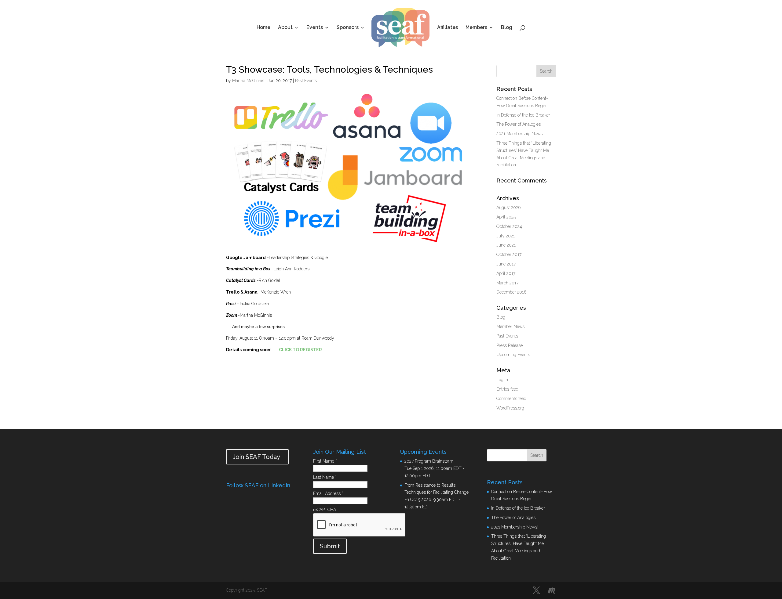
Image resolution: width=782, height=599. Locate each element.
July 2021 (505, 235)
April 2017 (505, 273)
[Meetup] (552, 590)
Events (314, 27)
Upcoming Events (513, 354)
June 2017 (506, 264)
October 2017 (508, 254)
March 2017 (507, 282)
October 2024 (509, 226)
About (285, 27)
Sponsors (348, 27)
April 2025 (506, 217)
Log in (502, 379)
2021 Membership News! (519, 133)
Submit (330, 546)
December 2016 (511, 292)
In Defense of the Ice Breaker (523, 115)
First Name (325, 461)
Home (263, 27)
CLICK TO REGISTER (300, 349)
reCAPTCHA (324, 509)
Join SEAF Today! (257, 456)
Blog (506, 27)
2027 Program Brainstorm (428, 461)
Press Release (509, 345)
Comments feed (511, 398)
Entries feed (507, 389)
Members (476, 27)
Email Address (328, 493)
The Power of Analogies (518, 124)
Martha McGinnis (248, 80)
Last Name (325, 477)
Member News (510, 326)
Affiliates (447, 27)
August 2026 (508, 207)
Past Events (306, 80)
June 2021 (506, 245)
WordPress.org (510, 408)
